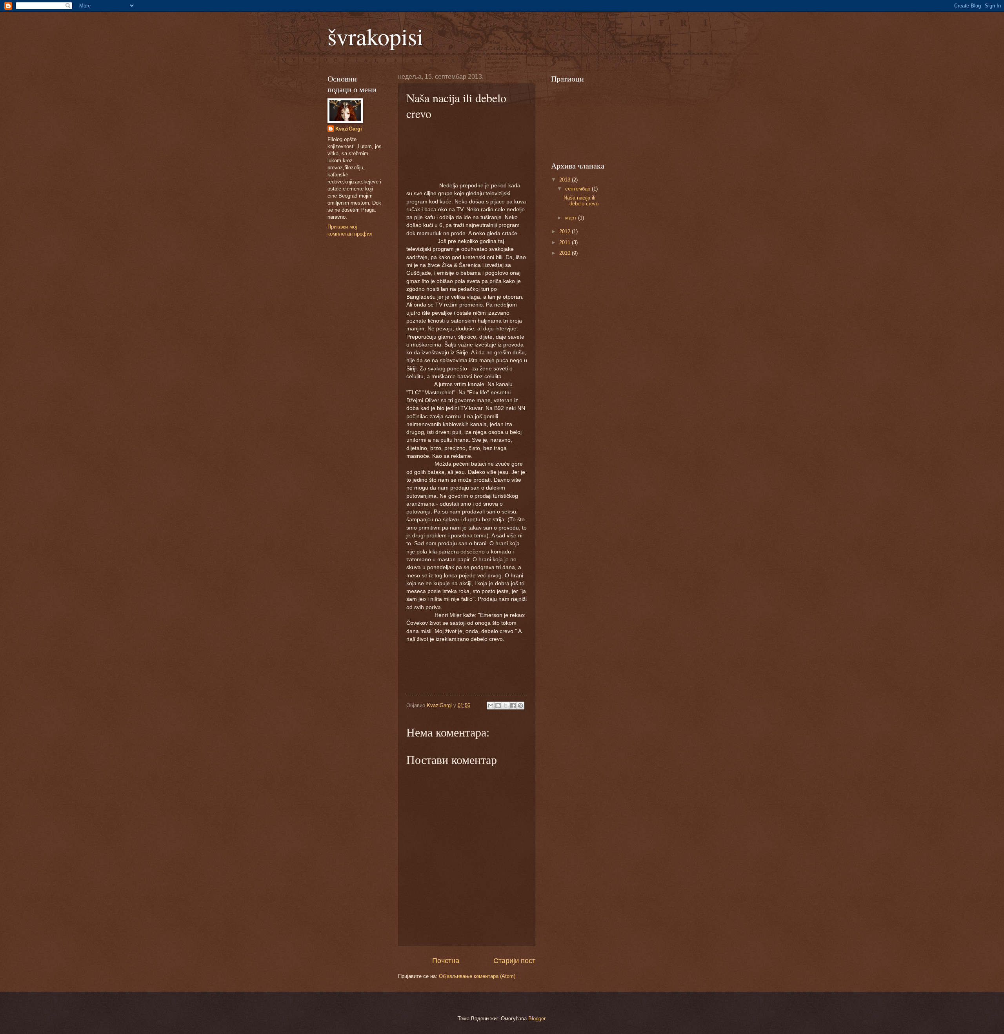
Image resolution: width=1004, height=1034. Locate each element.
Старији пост (514, 961)
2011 (565, 242)
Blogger (536, 1018)
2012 (565, 231)
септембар (578, 189)
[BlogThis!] (498, 705)
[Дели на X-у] (505, 705)
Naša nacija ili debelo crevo (581, 201)
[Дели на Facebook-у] (513, 705)
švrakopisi (375, 36)
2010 (565, 253)
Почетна (445, 961)
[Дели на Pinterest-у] (520, 705)
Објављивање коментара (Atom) (477, 976)
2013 (565, 180)
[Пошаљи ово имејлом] (491, 705)
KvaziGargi (348, 129)
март (571, 218)
